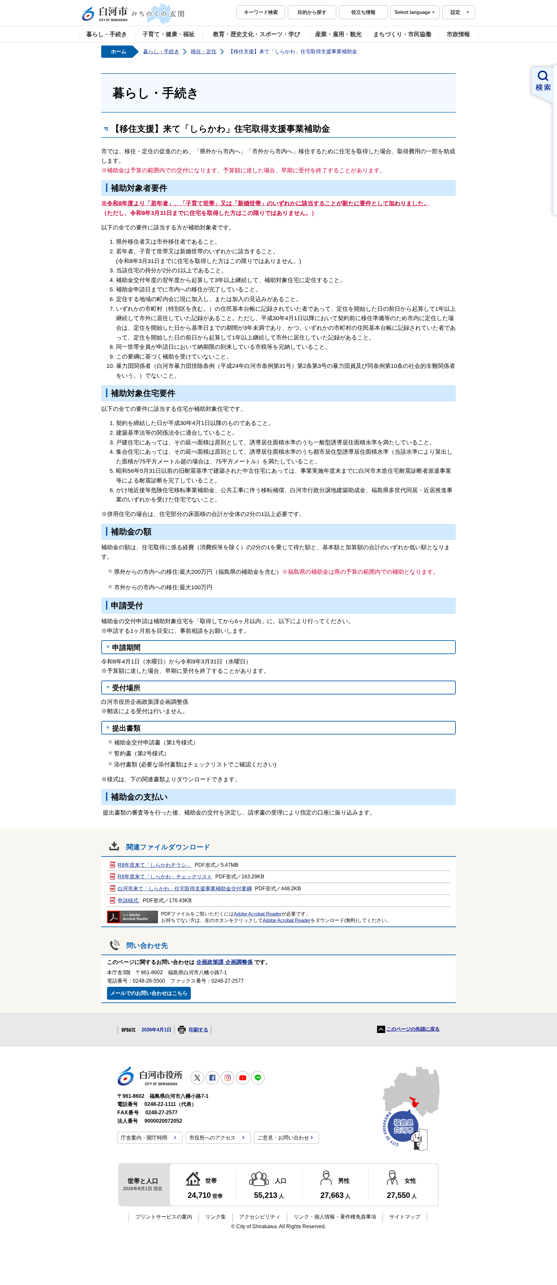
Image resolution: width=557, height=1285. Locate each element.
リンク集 (215, 1216)
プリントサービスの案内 (163, 1216)
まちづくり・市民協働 (402, 34)
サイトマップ (404, 1216)
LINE (258, 1078)
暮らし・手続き (106, 34)
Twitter (197, 1078)
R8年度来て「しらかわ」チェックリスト (165, 876)
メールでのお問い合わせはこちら (149, 993)
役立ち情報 (363, 12)
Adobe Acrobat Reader (257, 913)
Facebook (212, 1078)
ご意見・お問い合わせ (283, 1137)
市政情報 (458, 34)
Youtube (242, 1078)
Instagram (227, 1078)
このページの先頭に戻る (413, 1029)
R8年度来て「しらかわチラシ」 (154, 865)
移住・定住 (204, 51)
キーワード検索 (261, 12)
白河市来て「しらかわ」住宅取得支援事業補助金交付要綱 (185, 888)
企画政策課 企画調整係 (224, 962)
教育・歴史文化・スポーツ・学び (256, 34)
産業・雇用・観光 (338, 34)
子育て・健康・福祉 (168, 34)
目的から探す (312, 12)
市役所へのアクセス (212, 1137)
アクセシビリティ (259, 1216)
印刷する (198, 1029)
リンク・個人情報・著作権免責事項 (335, 1216)
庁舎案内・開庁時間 (144, 1137)
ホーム (118, 51)
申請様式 (129, 900)
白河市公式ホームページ (133, 14)
